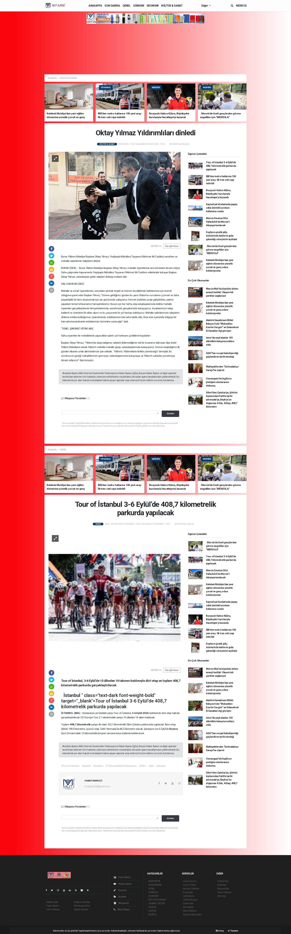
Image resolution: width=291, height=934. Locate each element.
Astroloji (221, 896)
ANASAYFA (95, 5)
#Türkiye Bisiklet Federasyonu (121, 766)
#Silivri (142, 766)
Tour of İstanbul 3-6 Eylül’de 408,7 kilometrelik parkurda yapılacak (221, 166)
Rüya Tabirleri (224, 892)
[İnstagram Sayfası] (59, 890)
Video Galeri (125, 884)
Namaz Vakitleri (191, 888)
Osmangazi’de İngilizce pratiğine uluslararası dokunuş (219, 382)
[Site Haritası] (83, 890)
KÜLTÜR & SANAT (172, 5)
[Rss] (77, 890)
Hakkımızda (52, 902)
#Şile (151, 766)
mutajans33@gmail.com (97, 786)
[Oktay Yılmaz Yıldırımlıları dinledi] (114, 195)
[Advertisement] (145, 49)
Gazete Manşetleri (192, 914)
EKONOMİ (153, 5)
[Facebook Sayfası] (48, 890)
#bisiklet (86, 766)
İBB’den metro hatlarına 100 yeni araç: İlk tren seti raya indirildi (221, 180)
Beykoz (173, 728)
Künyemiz (123, 903)
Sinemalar (188, 903)
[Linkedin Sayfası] (71, 890)
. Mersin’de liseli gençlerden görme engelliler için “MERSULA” (221, 250)
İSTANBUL (67, 713)
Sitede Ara (222, 881)
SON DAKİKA (112, 5)
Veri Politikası (53, 909)
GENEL (127, 5)
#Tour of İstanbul (70, 766)
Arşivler (122, 896)
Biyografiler (223, 888)
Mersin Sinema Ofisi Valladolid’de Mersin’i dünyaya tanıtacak (218, 222)
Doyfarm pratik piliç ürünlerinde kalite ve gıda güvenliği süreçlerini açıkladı (221, 236)
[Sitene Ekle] (89, 890)
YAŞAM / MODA (156, 903)
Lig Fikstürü (189, 896)
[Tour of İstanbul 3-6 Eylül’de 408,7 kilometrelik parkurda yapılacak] (114, 597)
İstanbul (72, 695)
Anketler (221, 885)
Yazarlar (122, 890)
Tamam (234, 930)
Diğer (205, 5)
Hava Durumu (190, 881)
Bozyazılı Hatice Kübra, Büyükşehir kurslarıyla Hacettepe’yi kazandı (218, 194)
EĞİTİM (152, 910)
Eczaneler (188, 892)
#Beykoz (161, 766)
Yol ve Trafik (189, 885)
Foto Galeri (124, 877)
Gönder (170, 413)
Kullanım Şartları (82, 902)
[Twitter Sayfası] (53, 890)
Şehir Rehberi (190, 910)
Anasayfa (52, 78)
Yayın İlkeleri (52, 905)
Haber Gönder (81, 909)
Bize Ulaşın (123, 909)
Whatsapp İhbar (82, 905)
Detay (221, 930)
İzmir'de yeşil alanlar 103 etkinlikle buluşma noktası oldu (220, 341)
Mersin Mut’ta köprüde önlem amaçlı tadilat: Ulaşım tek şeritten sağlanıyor (222, 292)
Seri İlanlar (188, 907)
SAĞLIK (152, 907)
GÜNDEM (138, 5)
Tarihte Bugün (190, 899)
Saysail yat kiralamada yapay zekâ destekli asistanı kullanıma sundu (221, 208)
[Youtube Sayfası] (65, 890)
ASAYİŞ (152, 914)
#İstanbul (98, 766)
